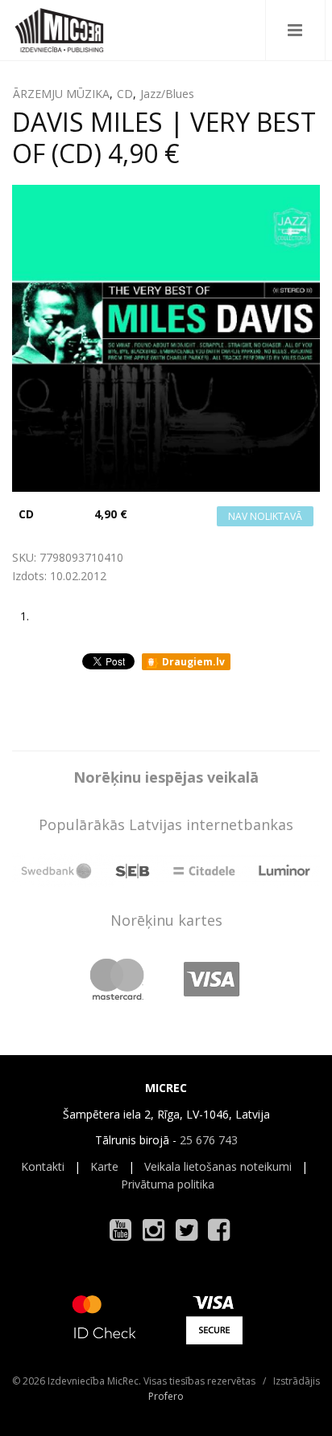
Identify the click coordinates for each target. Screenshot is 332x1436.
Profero (166, 1396)
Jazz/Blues (167, 93)
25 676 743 (209, 1140)
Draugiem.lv (192, 662)
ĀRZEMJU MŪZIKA (61, 93)
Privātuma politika (167, 1184)
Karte (104, 1166)
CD (125, 93)
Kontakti (42, 1166)
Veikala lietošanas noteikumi (218, 1166)
